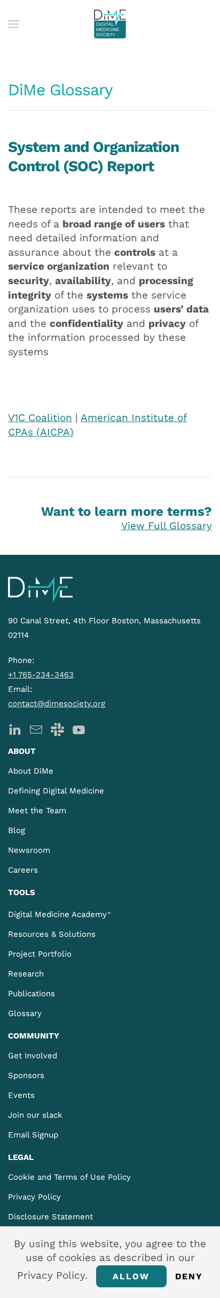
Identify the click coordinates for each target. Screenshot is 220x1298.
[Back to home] (110, 24)
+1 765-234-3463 (41, 674)
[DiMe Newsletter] (36, 728)
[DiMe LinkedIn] (14, 728)
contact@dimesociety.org (56, 703)
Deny (189, 1276)
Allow (131, 1276)
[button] (13, 24)
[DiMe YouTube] (78, 728)
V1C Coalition (40, 417)
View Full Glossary (166, 526)
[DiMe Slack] (57, 728)
